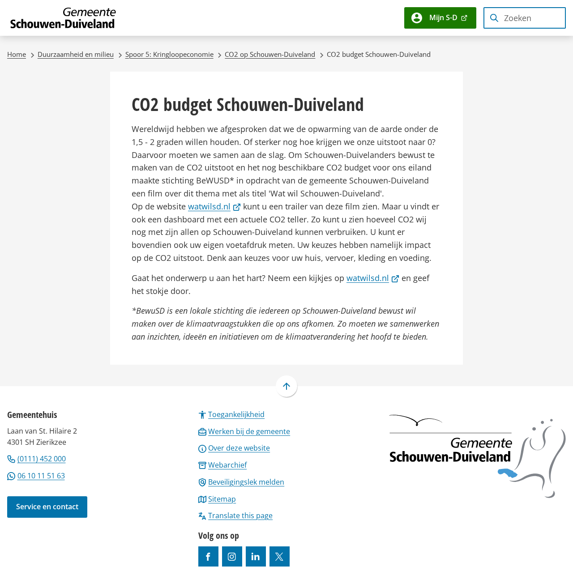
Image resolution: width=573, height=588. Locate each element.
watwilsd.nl (214, 206)
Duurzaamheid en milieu (76, 54)
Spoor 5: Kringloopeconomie (169, 54)
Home (16, 54)
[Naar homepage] (63, 18)
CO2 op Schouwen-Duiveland (270, 54)
